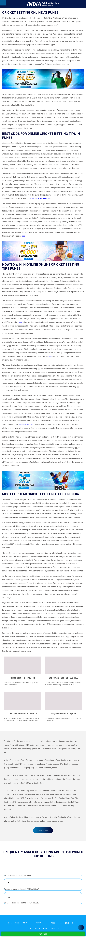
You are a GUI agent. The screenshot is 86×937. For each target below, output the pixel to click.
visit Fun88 (43, 830)
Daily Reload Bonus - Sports (63, 713)
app (23, 236)
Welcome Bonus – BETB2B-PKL (63, 678)
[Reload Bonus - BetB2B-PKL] (22, 665)
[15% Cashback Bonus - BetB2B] (22, 701)
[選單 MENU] (3, 2)
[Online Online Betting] (43, 4)
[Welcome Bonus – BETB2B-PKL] (63, 665)
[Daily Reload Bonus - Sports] (63, 701)
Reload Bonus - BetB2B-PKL (22, 678)
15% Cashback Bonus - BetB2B (23, 713)
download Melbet (26, 424)
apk (50, 356)
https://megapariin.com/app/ (40, 198)
